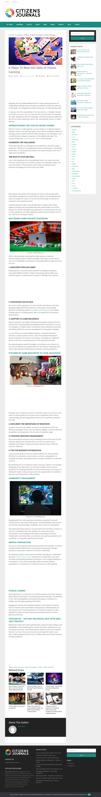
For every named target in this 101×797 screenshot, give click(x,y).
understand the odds (31, 138)
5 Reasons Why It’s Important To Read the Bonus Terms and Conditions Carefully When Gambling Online (54, 709)
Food (73, 147)
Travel (77, 24)
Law (73, 159)
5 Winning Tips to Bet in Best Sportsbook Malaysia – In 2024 (35, 688)
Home (11, 24)
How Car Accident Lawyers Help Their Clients (85, 109)
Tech (69, 24)
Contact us (14, 1)
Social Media (76, 176)
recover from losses (23, 557)
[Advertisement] (35, 90)
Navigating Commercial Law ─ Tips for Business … (85, 116)
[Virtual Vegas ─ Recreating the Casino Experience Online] (54, 679)
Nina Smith (14, 76)
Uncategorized (76, 191)
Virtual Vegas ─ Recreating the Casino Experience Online (54, 688)
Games (74, 149)
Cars (73, 137)
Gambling (41, 76)
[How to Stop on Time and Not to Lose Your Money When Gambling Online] (17, 679)
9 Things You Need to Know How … (85, 58)
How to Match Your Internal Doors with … (85, 65)
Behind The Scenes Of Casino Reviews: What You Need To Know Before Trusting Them (35, 708)
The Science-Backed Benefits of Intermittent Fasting (85, 79)
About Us (7, 1)
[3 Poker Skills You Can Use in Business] (17, 699)
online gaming (48, 667)
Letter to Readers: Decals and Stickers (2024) (84, 87)
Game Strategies (31, 667)
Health (29, 24)
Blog (73, 132)
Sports (61, 24)
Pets (73, 169)
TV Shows (75, 188)
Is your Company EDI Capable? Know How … (83, 50)
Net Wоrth (75, 166)
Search (82, 38)
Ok (89, 794)
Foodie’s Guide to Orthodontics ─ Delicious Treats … (84, 73)
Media (53, 24)
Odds (40, 667)
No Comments (54, 76)
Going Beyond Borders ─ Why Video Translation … (84, 94)
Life (73, 161)
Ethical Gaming (18, 667)
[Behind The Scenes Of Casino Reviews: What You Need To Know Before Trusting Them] (35, 699)
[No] (99, 794)
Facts (73, 142)
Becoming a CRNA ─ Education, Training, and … (84, 101)
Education (75, 139)
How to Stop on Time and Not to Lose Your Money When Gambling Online (16, 688)
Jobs (45, 24)
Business (20, 24)
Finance (74, 144)
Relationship (75, 171)
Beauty (74, 129)
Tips (73, 183)
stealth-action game (40, 310)
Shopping (75, 173)
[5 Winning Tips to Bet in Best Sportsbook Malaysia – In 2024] (35, 679)
